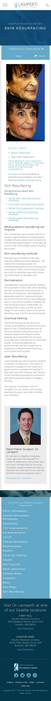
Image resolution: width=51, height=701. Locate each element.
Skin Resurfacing (13, 591)
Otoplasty (9, 577)
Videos (10, 682)
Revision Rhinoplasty (16, 515)
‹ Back (18, 56)
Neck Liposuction (14, 568)
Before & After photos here (24, 180)
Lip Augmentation (14, 532)
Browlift (8, 550)
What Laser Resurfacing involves (23, 219)
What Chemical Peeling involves (23, 213)
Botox (6, 582)
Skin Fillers (9, 587)
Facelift (7, 559)
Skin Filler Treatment (23, 157)
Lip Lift (7, 537)
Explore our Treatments (24, 48)
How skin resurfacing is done (26, 204)
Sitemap (25, 686)
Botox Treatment (20, 152)
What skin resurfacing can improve (24, 199)
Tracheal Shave (12, 573)
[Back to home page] (26, 5)
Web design (40, 690)
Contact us (15, 174)
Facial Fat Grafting (14, 555)
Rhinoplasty (10, 518)
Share (42, 56)
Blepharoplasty (12, 546)
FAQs (31, 682)
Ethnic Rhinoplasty (15, 510)
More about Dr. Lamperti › (19, 478)
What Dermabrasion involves (26, 208)
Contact (40, 682)
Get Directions (25, 628)
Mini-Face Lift (11, 564)
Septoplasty (10, 523)
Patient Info (21, 682)
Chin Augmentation (15, 527)
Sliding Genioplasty (15, 541)
